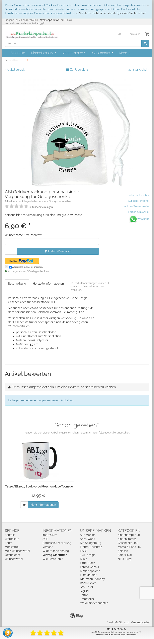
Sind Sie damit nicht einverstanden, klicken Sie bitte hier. (109, 13)
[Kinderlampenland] (32, 35)
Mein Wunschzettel (17, 551)
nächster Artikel (137, 69)
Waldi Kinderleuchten (94, 603)
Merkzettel (12, 546)
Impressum (50, 534)
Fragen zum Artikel (138, 212)
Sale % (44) (125, 555)
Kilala (83, 559)
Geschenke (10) (128, 542)
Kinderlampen (42, 53)
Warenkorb (12, 538)
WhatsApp (143, 219)
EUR (120, 34)
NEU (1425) (125, 559)
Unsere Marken (95, 530)
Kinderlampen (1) (129, 534)
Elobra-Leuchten (91, 546)
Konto (8, 542)
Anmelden (135, 34)
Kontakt (10, 534)
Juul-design (87, 555)
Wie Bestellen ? (53, 559)
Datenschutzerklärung (57, 542)
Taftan (84, 595)
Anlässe (123, 551)
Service (12, 530)
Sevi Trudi (86, 587)
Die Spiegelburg (90, 542)
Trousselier (87, 599)
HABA (83, 551)
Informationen (58, 530)
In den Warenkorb (59, 251)
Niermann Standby (92, 579)
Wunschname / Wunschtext (23, 235)
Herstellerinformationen (48, 283)
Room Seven (88, 583)
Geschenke (101, 53)
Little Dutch (87, 563)
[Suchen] (145, 43)
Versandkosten (140, 622)
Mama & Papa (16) (129, 546)
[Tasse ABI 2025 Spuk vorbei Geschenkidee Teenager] (39, 460)
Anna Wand (87, 538)
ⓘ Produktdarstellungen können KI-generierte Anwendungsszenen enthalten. (90, 286)
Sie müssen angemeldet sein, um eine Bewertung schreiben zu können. (63, 387)
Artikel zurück (15, 69)
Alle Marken (87, 534)
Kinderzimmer (73, 53)
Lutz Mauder (88, 575)
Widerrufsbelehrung (56, 551)
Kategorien (129, 530)
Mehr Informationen (43, 504)
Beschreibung (17, 283)
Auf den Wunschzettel (136, 206)
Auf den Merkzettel (138, 200)
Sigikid (84, 591)
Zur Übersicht (79, 69)
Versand (48, 546)
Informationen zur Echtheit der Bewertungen (116, 635)
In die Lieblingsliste (138, 195)
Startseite (18, 53)
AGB (45, 538)
